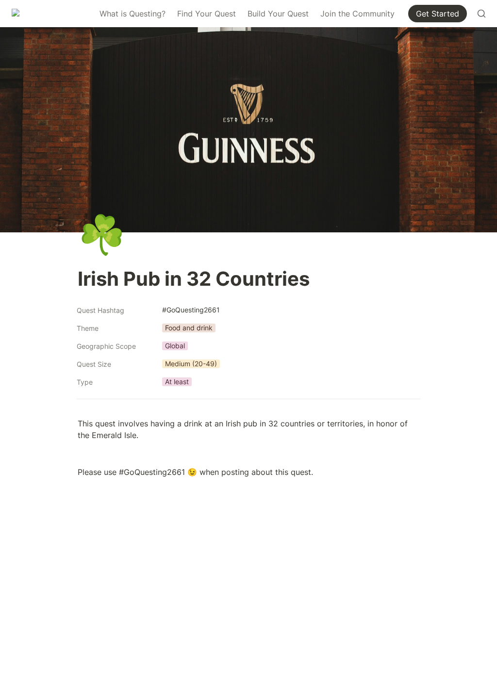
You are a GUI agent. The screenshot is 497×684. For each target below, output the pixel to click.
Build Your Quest (278, 13)
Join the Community (357, 13)
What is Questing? (132, 13)
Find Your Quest (206, 13)
